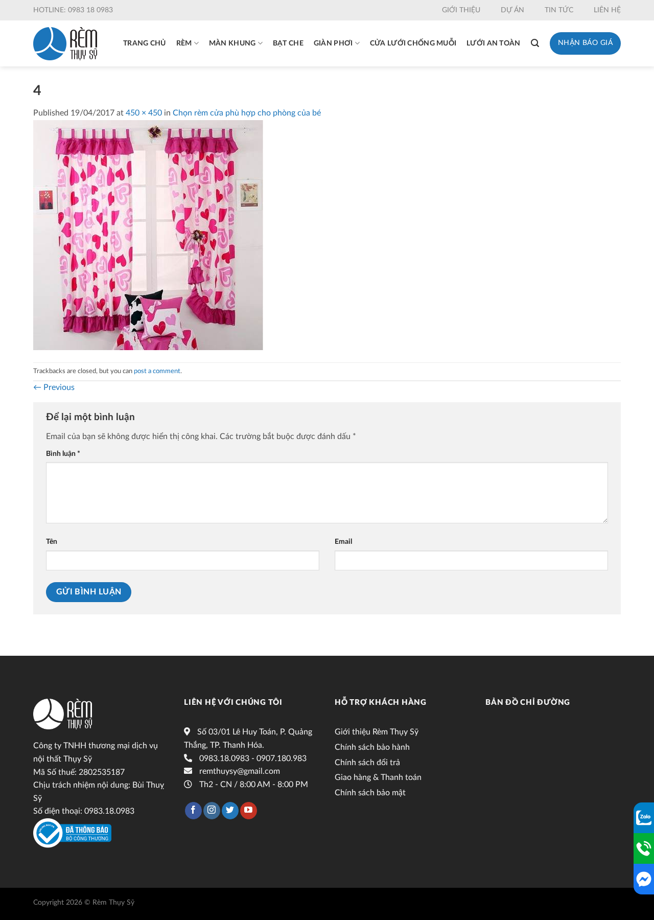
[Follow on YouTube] (248, 810)
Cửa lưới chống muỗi (413, 43)
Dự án (512, 10)
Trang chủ (144, 43)
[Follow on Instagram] (211, 810)
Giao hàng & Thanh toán (378, 777)
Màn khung (232, 43)
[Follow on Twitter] (230, 810)
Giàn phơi (333, 43)
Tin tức (559, 10)
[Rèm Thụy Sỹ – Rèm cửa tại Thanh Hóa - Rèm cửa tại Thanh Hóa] (65, 44)
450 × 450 (144, 113)
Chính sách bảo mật (370, 793)
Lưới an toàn (493, 43)
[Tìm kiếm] (535, 43)
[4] (148, 235)
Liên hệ (607, 10)
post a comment (157, 371)
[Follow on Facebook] (193, 810)
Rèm (184, 43)
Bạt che (288, 43)
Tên (51, 541)
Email (343, 541)
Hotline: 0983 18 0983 (73, 10)
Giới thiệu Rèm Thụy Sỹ (376, 732)
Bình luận (63, 453)
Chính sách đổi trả (367, 762)
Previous (54, 387)
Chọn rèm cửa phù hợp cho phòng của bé (247, 113)
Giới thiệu (461, 10)
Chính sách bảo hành (372, 747)
